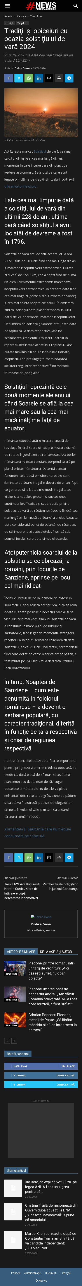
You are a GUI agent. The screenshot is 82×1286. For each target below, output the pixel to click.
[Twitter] (18, 78)
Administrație (32, 1273)
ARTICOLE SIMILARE (21, 952)
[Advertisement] (41, 1130)
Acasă (8, 16)
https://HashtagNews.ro (41, 930)
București (51, 1273)
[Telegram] (69, 78)
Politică (15, 1273)
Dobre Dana (22, 68)
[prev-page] (7, 1041)
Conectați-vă (65, 1075)
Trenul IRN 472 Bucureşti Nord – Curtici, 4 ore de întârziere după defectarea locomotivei (22, 891)
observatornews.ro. (20, 186)
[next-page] (14, 1041)
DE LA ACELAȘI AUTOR (56, 952)
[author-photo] (41, 917)
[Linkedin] (39, 78)
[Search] (76, 6)
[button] (7, 6)
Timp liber (36, 16)
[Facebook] (8, 78)
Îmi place (68, 1066)
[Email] (49, 78)
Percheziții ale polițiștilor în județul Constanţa (60, 886)
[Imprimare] (59, 78)
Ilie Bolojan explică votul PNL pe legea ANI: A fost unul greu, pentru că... (51, 1187)
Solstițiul (40, 151)
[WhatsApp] (28, 78)
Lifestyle (21, 16)
